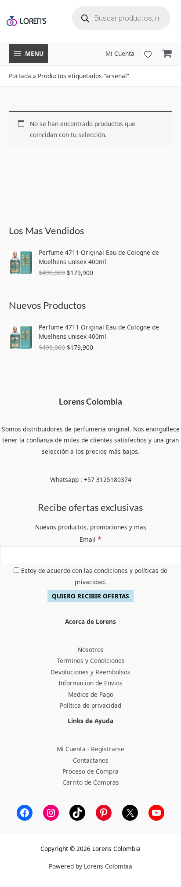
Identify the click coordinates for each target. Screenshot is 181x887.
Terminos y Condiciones (91, 660)
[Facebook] (25, 813)
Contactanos (91, 760)
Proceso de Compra (90, 771)
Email (90, 539)
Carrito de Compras (90, 782)
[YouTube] (156, 813)
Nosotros (91, 649)
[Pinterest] (104, 813)
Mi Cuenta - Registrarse (90, 749)
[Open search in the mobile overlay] (121, 18)
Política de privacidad (90, 705)
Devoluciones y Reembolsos (90, 672)
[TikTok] (77, 813)
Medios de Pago (90, 694)
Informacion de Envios (90, 683)
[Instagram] (51, 813)
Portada (20, 76)
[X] (130, 813)
